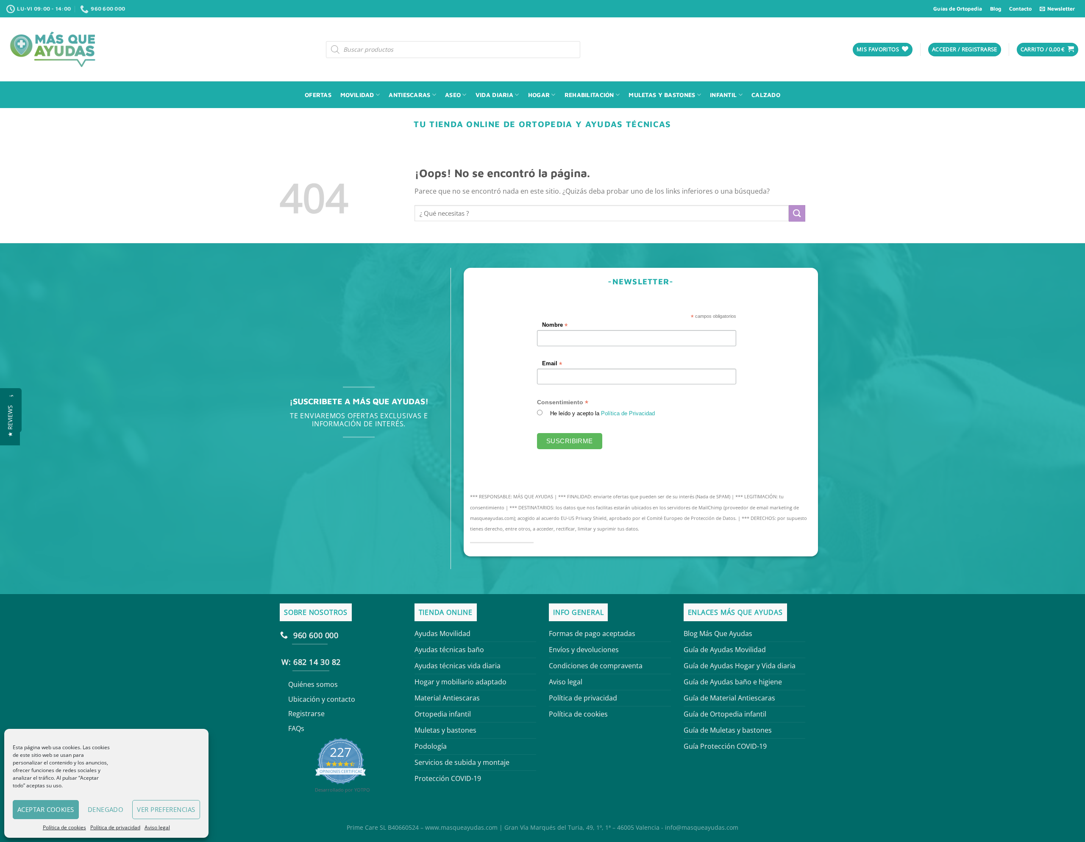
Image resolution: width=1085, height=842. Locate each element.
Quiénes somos (313, 684)
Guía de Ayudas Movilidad (725, 649)
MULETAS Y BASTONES (662, 94)
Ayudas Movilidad (442, 633)
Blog (995, 9)
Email (552, 363)
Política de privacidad (115, 827)
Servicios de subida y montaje (462, 762)
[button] (10, 421)
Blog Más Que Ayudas (718, 633)
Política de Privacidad (628, 414)
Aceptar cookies (45, 809)
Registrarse (306, 713)
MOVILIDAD (357, 94)
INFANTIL (723, 94)
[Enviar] (797, 213)
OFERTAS (318, 94)
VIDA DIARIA (494, 94)
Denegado (106, 809)
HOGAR (539, 94)
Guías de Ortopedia (957, 9)
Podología (431, 746)
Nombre (555, 325)
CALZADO (765, 94)
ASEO (453, 94)
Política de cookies (64, 827)
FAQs (296, 728)
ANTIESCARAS (409, 94)
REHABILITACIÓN (589, 94)
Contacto (1020, 9)
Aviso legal (157, 827)
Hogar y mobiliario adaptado (460, 681)
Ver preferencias (166, 809)
